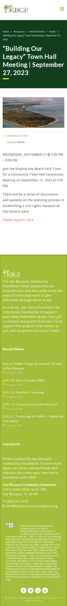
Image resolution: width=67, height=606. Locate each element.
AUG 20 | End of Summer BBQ (23, 380)
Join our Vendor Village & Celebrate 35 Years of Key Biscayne (32, 366)
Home (6, 31)
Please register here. (18, 220)
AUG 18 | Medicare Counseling (23, 392)
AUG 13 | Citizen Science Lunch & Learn (30, 404)
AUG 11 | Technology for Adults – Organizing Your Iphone (33, 418)
